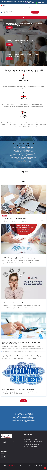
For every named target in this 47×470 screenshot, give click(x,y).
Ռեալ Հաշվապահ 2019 (13, 465)
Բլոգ (35, 446)
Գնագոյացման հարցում (38, 443)
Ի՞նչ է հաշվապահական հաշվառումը (12, 303)
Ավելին (9, 27)
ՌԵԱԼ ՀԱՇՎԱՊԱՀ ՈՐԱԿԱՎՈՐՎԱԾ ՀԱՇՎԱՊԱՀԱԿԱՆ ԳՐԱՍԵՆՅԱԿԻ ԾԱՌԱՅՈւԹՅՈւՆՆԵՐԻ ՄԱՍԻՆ (21, 343)
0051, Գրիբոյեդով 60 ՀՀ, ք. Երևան (8, 12)
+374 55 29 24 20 (31, 6)
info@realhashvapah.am (32, 7)
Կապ (35, 439)
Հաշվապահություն (30, 446)
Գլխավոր (27, 439)
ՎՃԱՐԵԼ (35, 12)
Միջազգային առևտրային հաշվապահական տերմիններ (18, 389)
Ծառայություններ (30, 444)
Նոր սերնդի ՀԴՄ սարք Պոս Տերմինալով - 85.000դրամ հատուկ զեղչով (21, 356)
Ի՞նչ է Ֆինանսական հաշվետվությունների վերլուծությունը (18, 258)
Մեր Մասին (28, 441)
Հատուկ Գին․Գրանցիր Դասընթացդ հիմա (14, 218)
